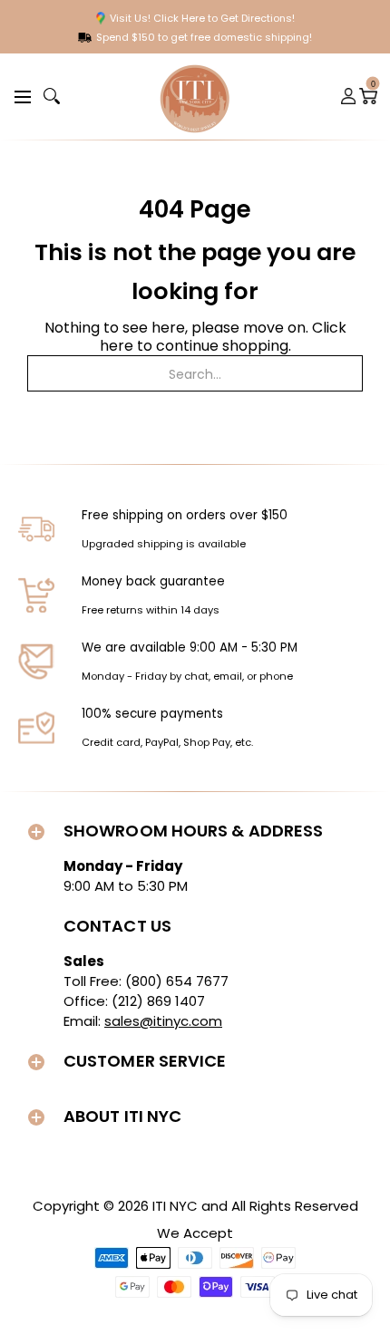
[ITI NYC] (195, 96)
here (116, 345)
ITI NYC (175, 1205)
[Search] (52, 96)
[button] (20, 95)
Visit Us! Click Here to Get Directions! (202, 18)
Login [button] (349, 96)
